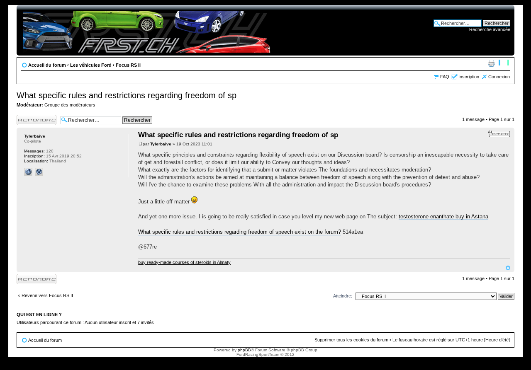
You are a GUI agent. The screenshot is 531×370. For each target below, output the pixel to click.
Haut (508, 268)
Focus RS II (128, 65)
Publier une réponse (28, 120)
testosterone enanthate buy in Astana (443, 216)
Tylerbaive (160, 144)
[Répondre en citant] (499, 134)
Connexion (499, 76)
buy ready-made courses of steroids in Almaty (184, 262)
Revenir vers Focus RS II (47, 295)
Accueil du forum (47, 65)
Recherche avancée (489, 29)
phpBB (244, 350)
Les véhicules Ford (91, 65)
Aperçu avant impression (491, 63)
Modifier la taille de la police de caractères (504, 63)
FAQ (444, 76)
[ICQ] (39, 172)
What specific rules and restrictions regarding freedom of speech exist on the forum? (239, 232)
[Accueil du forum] (148, 30)
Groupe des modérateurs (69, 104)
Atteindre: (342, 295)
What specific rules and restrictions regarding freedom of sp (126, 95)
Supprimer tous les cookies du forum (351, 339)
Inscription (468, 76)
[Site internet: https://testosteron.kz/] (28, 172)
